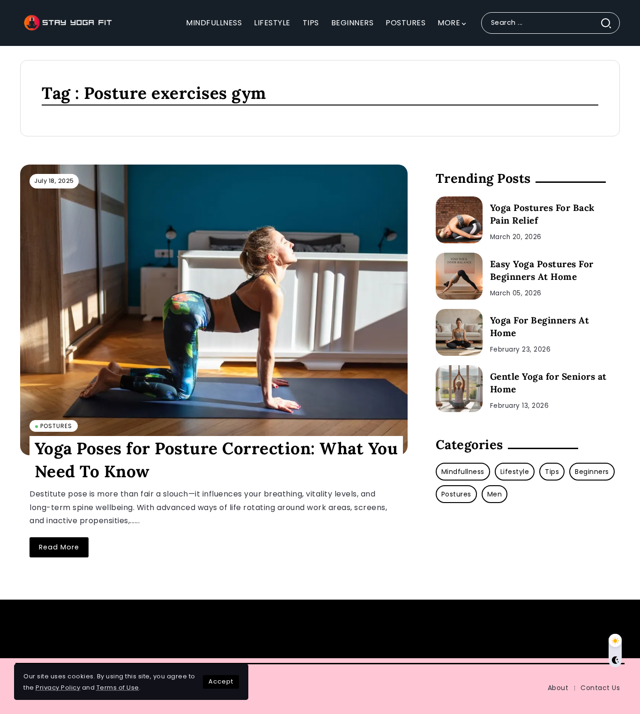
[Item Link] (214, 310)
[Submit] (609, 23)
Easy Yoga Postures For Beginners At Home (542, 270)
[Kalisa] (67, 22)
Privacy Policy (58, 687)
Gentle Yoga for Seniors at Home (548, 383)
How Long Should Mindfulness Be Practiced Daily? (272, 628)
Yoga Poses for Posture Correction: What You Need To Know (216, 459)
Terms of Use (118, 687)
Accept (220, 681)
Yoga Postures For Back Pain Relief (542, 214)
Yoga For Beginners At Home (539, 326)
